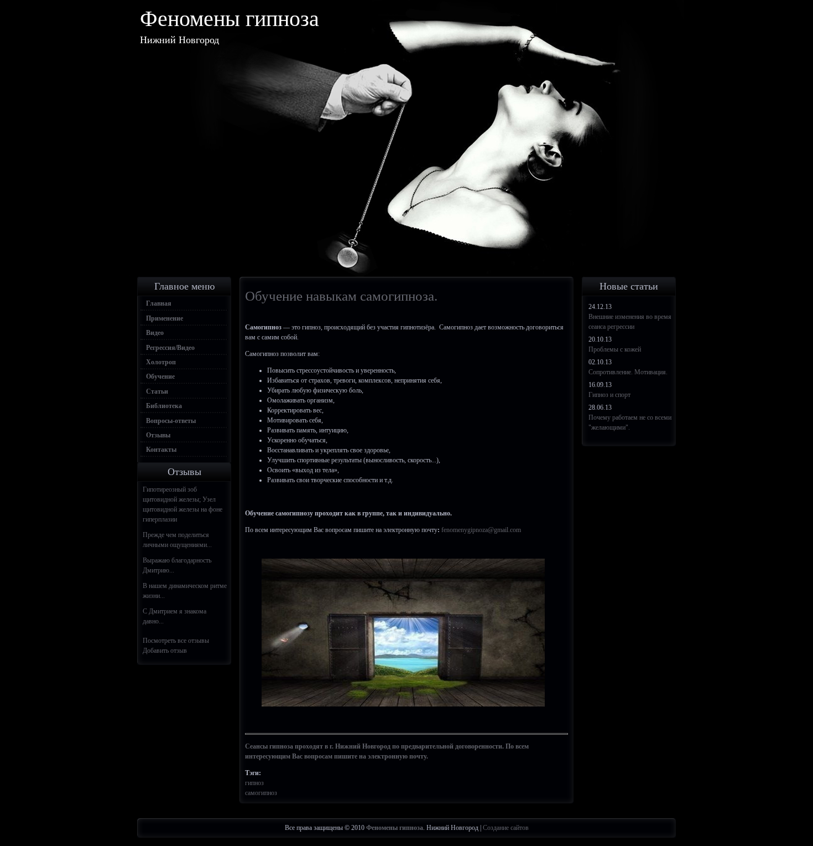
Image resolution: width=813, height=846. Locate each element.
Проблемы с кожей (614, 349)
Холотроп (161, 362)
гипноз (254, 783)
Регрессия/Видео (170, 348)
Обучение (160, 376)
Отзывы (158, 435)
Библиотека (164, 406)
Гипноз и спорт (609, 395)
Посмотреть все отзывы (176, 640)
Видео (155, 333)
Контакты (161, 449)
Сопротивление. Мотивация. (628, 372)
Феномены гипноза (229, 18)
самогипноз (261, 793)
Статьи (157, 391)
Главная (158, 303)
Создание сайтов (506, 828)
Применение (164, 318)
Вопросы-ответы (171, 421)
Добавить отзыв (165, 650)
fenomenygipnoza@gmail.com (481, 530)
